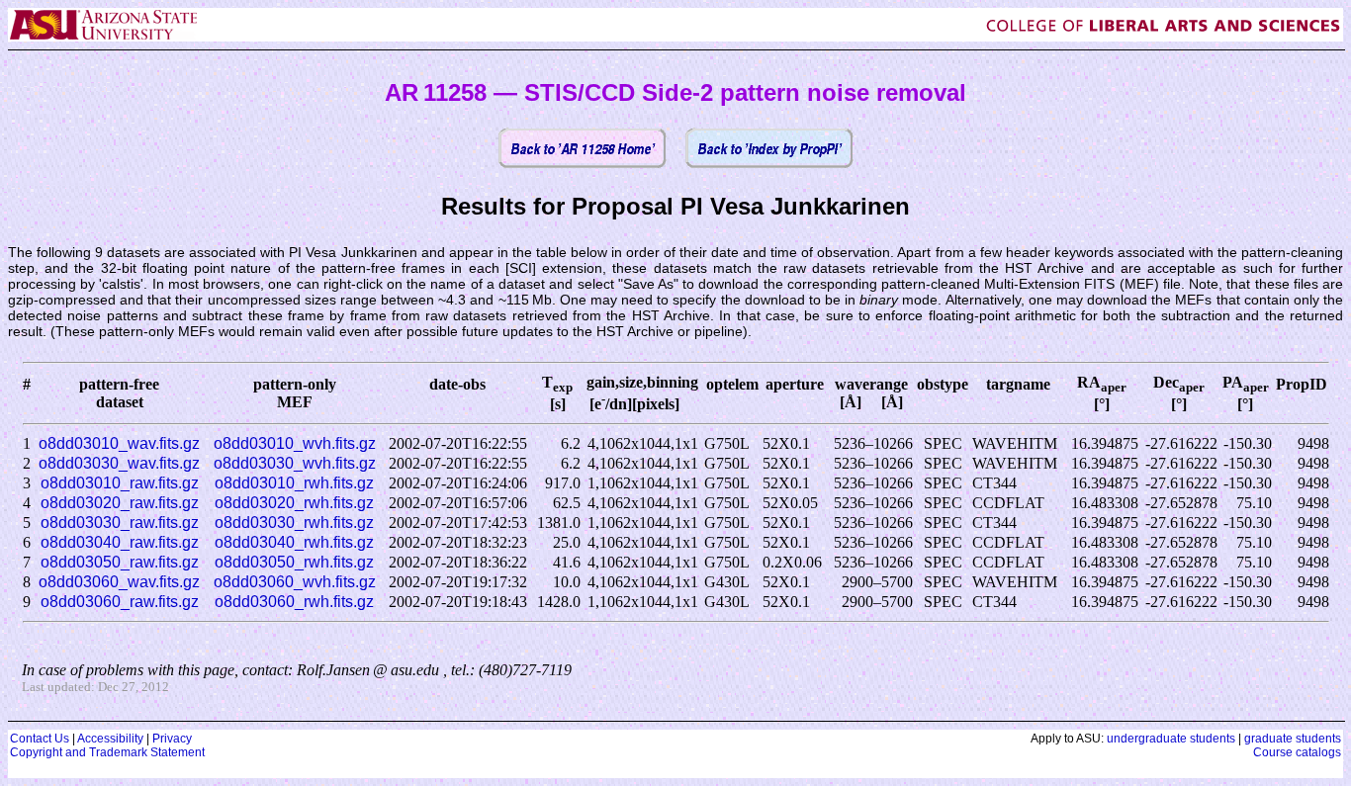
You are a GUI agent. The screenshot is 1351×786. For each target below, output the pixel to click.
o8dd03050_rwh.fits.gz (294, 562)
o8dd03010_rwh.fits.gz (294, 483)
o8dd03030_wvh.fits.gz (295, 463)
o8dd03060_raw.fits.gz (120, 601)
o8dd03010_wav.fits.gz (119, 443)
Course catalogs (1297, 752)
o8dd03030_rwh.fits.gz (294, 522)
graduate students (1292, 738)
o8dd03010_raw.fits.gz (120, 483)
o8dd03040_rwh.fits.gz (294, 542)
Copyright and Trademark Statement (107, 752)
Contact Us (39, 738)
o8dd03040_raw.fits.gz (120, 542)
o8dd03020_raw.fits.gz (120, 502)
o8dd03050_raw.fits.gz (120, 562)
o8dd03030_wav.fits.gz (119, 463)
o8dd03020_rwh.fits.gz (294, 502)
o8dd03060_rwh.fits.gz (294, 601)
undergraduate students (1171, 738)
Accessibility (110, 738)
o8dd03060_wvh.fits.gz (295, 581)
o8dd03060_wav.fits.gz (119, 581)
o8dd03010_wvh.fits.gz (295, 443)
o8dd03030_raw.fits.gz (120, 522)
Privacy (172, 738)
